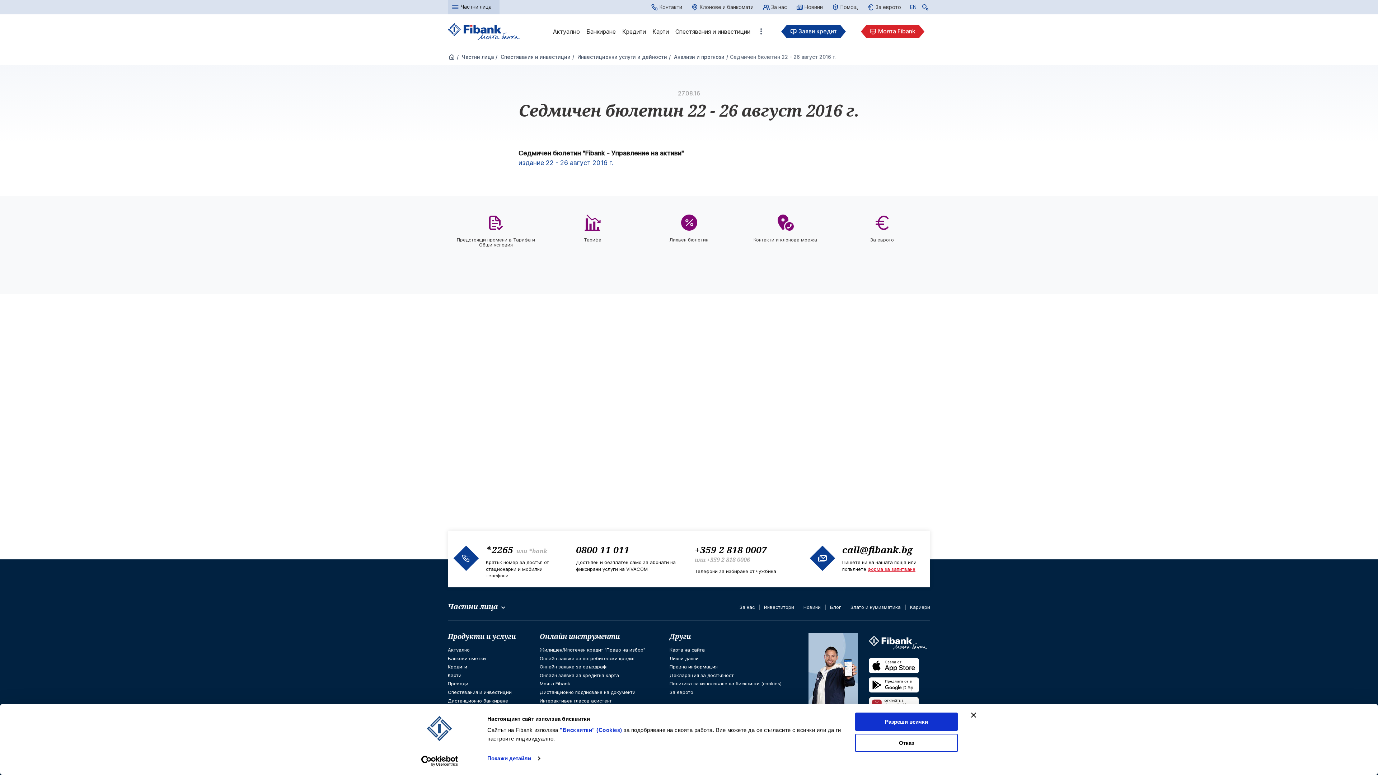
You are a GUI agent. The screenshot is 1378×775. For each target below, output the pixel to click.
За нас (779, 7)
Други (680, 636)
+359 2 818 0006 (728, 560)
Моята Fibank (896, 31)
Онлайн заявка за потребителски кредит (587, 658)
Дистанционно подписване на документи (588, 692)
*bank (538, 551)
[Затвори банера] (973, 715)
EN (913, 8)
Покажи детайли (509, 758)
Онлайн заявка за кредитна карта (579, 675)
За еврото (888, 7)
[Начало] (452, 57)
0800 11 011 (602, 549)
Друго (761, 31)
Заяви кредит (817, 31)
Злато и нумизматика (875, 607)
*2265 (499, 549)
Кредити (634, 31)
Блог (835, 607)
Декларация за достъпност (702, 675)
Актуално (566, 31)
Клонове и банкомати (727, 7)
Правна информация (694, 667)
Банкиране (601, 31)
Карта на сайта (687, 650)
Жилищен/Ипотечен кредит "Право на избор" (592, 650)
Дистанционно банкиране (478, 701)
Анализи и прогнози (698, 57)
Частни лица (477, 57)
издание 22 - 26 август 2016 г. (566, 162)
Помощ (849, 7)
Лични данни (684, 658)
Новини (814, 7)
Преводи (458, 683)
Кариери (920, 607)
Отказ (906, 743)
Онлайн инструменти (580, 636)
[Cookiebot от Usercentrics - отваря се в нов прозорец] (439, 761)
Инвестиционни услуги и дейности (621, 57)
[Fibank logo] (484, 31)
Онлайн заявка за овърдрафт (574, 667)
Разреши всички (906, 722)
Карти (660, 31)
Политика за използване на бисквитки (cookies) (726, 683)
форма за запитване (891, 569)
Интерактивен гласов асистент (576, 701)
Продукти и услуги (482, 636)
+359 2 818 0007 (731, 549)
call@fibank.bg (877, 549)
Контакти (671, 7)
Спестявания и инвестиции (712, 31)
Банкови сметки (467, 658)
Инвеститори (779, 607)
